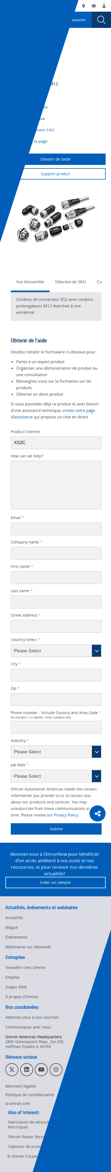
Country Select (25, 639)
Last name (22, 590)
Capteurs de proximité (28, 1146)
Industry (20, 740)
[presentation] (9, 20)
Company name (26, 542)
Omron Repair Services (29, 1136)
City (16, 664)
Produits (29, 45)
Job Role (20, 765)
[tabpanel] (56, 306)
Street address (25, 615)
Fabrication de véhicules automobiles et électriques (44, 1124)
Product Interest (25, 431)
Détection (50, 45)
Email (17, 517)
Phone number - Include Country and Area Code (56, 712)
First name (22, 566)
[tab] (30, 283)
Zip (15, 688)
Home (10, 45)
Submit (37, 828)
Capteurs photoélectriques (25, 51)
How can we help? (27, 456)
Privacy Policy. (66, 815)
